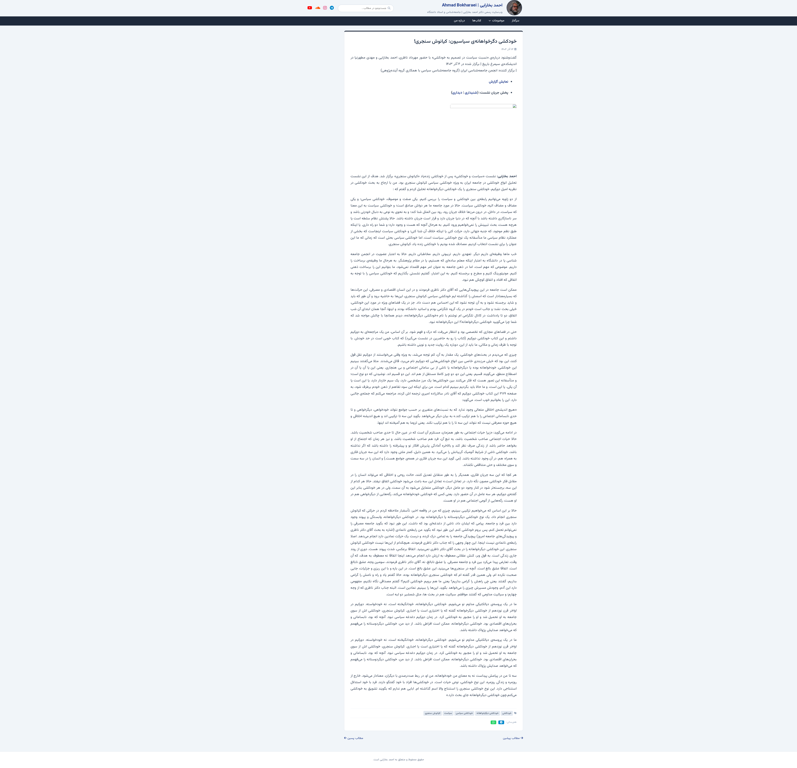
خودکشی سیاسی (464, 713)
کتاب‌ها (476, 20)
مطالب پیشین (512, 738)
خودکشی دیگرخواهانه (488, 713)
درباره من (459, 20)
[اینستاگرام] (325, 8)
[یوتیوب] (309, 8)
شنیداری (471, 92)
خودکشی (506, 713)
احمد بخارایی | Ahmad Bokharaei (472, 5)
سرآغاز (515, 20)
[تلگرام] (332, 8)
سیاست (448, 713)
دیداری (457, 92)
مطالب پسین (355, 738)
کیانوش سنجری (432, 713)
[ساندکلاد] (317, 8)
